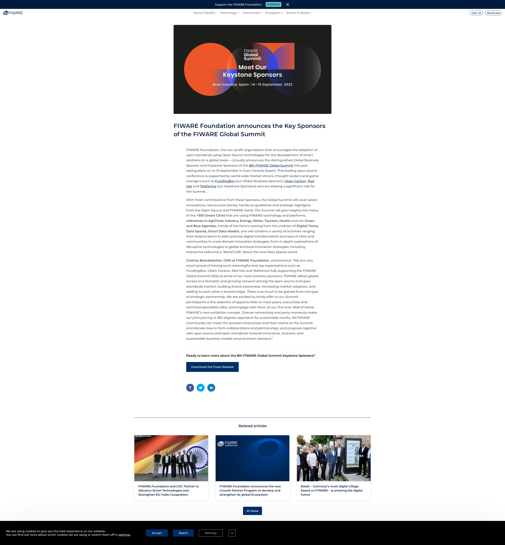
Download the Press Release (212, 367)
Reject (183, 533)
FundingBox (225, 181)
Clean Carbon (295, 181)
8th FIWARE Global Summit (271, 165)
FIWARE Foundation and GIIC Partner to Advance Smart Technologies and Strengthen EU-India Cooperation (168, 490)
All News (252, 510)
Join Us (476, 12)
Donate (273, 4)
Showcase (493, 12)
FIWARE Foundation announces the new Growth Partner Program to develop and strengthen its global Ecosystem (250, 490)
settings (124, 535)
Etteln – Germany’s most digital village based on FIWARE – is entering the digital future (332, 490)
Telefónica (208, 186)
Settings (211, 533)
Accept (157, 533)
